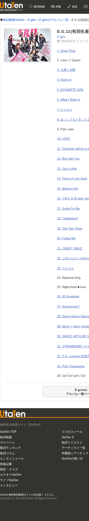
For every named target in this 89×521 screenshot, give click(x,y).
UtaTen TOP (8, 431)
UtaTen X (68, 437)
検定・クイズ (9, 469)
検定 (74, 6)
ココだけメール (72, 431)
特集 (58, 6)
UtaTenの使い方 (72, 458)
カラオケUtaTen (10, 474)
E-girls (61, 37)
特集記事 (6, 464)
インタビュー (9, 485)
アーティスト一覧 (73, 447)
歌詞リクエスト (72, 442)
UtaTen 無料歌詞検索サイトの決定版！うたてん (27, 494)
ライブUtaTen (9, 480)
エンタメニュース (12, 458)
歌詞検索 (39, 6)
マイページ (7, 442)
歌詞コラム (7, 453)
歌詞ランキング (10, 447)
